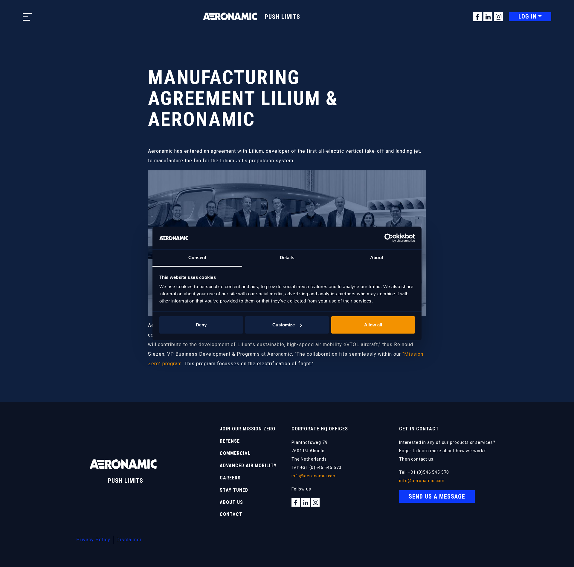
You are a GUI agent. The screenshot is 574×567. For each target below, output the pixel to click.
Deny (201, 324)
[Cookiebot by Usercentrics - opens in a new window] (389, 237)
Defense (230, 441)
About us (231, 502)
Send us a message (437, 496)
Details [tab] (287, 257)
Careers (230, 478)
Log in (527, 16)
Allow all (373, 324)
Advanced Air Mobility (248, 465)
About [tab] (376, 257)
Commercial (235, 453)
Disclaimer (129, 539)
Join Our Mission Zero (247, 429)
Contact (231, 514)
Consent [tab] (197, 257)
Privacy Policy (93, 539)
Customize (283, 324)
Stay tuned (234, 490)
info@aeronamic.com (314, 475)
